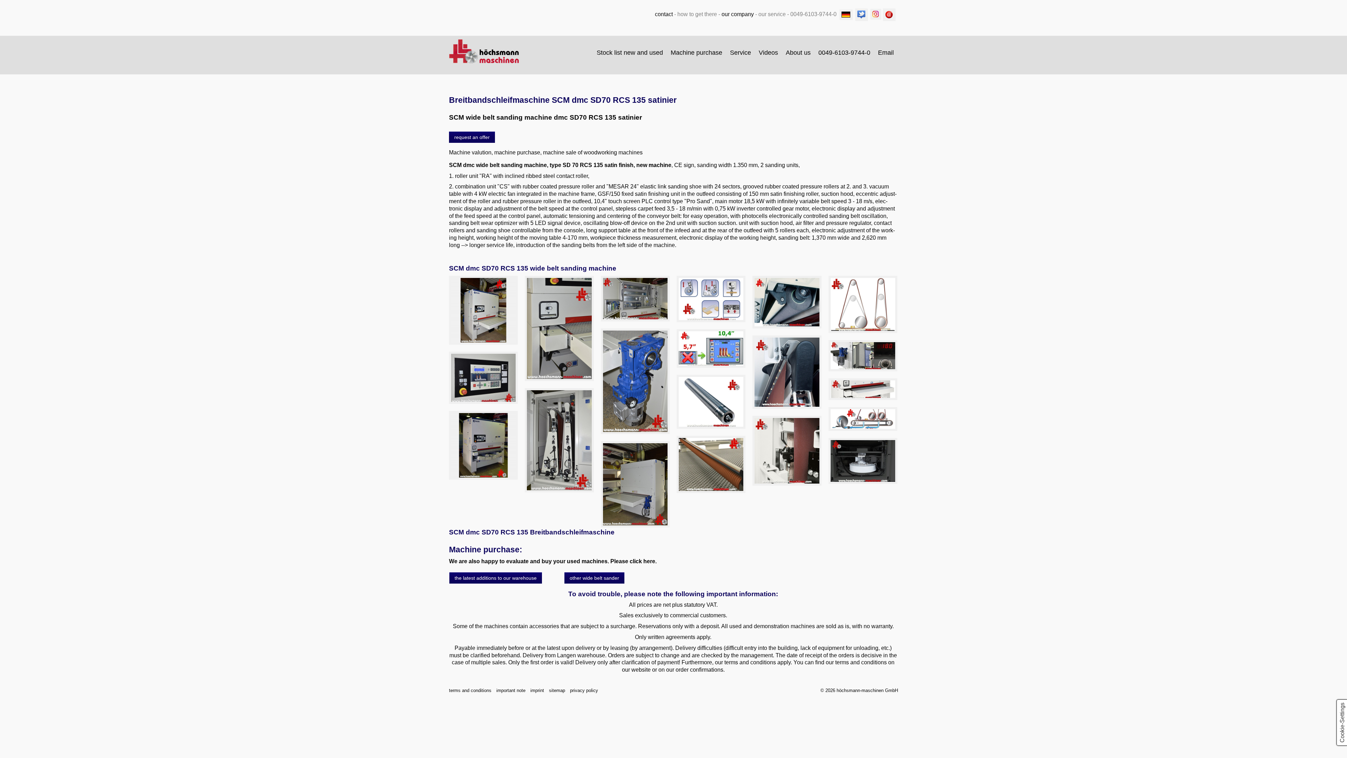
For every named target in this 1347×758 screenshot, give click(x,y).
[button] (472, 137)
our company (738, 14)
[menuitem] (630, 52)
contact (664, 14)
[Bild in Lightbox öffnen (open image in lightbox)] (483, 310)
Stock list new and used (630, 52)
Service (740, 52)
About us (798, 52)
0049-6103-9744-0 (844, 52)
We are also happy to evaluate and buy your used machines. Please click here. (553, 561)
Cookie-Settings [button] (1342, 723)
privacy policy (584, 690)
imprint (537, 690)
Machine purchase (696, 52)
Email (886, 52)
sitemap (557, 690)
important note (510, 690)
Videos (768, 52)
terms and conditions (470, 690)
